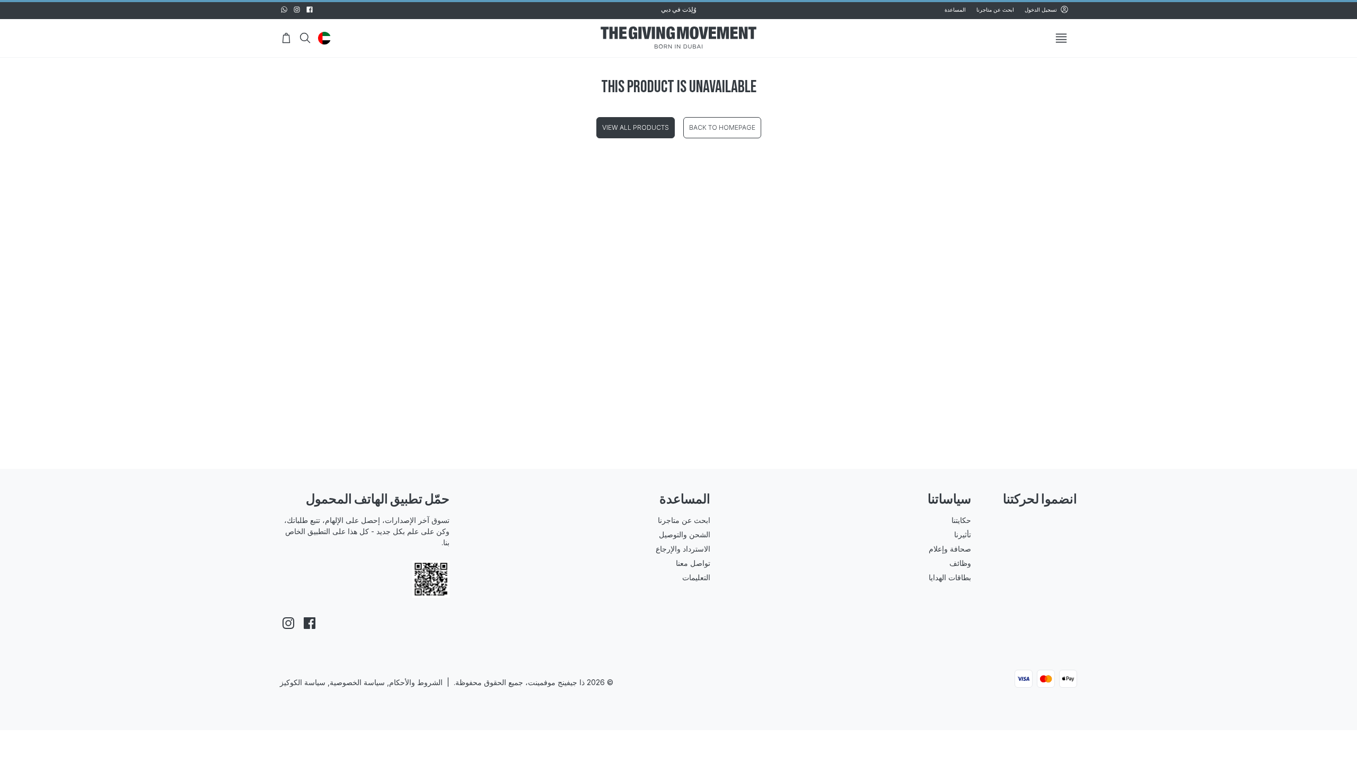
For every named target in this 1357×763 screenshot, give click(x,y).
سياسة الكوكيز (302, 697)
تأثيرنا (867, 534)
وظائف (865, 562)
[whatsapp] (284, 9)
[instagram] (297, 9)
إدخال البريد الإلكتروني (1033, 566)
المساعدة (955, 9)
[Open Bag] (286, 38)
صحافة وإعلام (854, 548)
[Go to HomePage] (678, 38)
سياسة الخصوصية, (355, 697)
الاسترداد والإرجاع (635, 548)
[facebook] (309, 9)
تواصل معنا (645, 562)
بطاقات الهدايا (854, 577)
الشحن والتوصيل (637, 534)
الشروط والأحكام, (415, 697)
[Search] (305, 38)
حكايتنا (866, 520)
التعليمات (649, 577)
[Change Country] (324, 38)
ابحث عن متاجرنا (995, 9)
